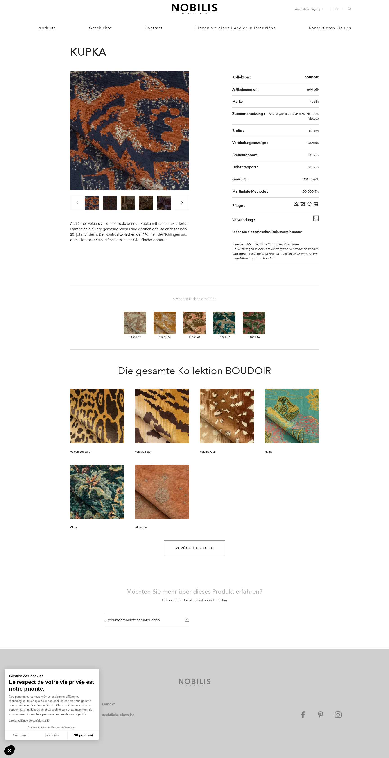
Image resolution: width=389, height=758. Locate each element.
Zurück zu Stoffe (194, 548)
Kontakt (108, 703)
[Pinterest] (320, 714)
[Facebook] (303, 714)
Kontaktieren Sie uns (330, 28)
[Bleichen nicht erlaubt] (297, 205)
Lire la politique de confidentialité (29, 720)
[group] (92, 203)
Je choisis (52, 735)
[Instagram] (338, 714)
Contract (154, 28)
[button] (9, 750)
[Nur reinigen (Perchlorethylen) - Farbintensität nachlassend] (310, 205)
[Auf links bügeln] (316, 205)
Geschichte (100, 28)
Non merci (20, 735)
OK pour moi (83, 735)
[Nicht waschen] (303, 205)
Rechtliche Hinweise (118, 714)
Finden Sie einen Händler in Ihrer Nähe (236, 28)
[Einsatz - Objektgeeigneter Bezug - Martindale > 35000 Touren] (316, 219)
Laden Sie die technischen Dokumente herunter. (267, 232)
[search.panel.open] (349, 9)
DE (337, 9)
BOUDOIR (311, 77)
